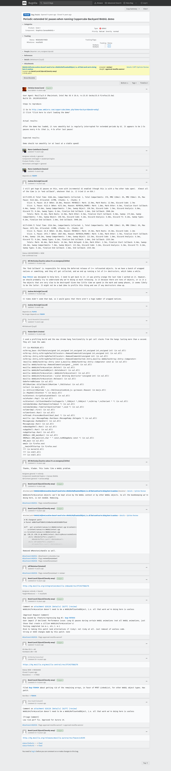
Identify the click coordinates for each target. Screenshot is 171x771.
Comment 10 (32, 659)
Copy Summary (131, 9)
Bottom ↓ (124, 83)
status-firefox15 (28, 746)
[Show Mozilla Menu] (24, 3)
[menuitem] (98, 3)
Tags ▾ (134, 83)
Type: (96, 28)
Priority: (95, 31)
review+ (109, 67)
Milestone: (31, 42)
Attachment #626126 (29, 561)
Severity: (109, 31)
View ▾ (145, 9)
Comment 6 (32, 486)
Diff (134, 67)
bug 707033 (70, 618)
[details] (56, 607)
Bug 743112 (28, 277)
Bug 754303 (35, 15)
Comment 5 (32, 463)
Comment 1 (31, 183)
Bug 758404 (34, 688)
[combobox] (65, 3)
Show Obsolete (29, 78)
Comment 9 (32, 601)
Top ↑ (145, 763)
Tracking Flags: (91, 40)
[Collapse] (147, 89)
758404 (33, 696)
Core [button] (38, 28)
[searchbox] (65, 3)
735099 (34, 176)
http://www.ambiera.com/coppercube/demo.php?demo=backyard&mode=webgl (65, 110)
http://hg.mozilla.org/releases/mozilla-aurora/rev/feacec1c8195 (54, 738)
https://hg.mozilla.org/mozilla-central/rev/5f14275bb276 (50, 665)
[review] (73, 607)
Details (129, 67)
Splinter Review (143, 67)
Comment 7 (31, 511)
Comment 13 (32, 733)
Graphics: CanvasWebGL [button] (45, 30)
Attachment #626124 (29, 503)
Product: (31, 28)
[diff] (65, 607)
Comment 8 (32, 581)
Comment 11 (32, 682)
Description (32, 90)
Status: (32, 40)
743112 (34, 312)
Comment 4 (32, 334)
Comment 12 (32, 703)
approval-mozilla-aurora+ (115, 69)
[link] (49, 533)
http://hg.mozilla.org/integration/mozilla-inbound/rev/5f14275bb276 (56, 586)
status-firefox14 (28, 743)
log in (34, 751)
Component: (30, 30)
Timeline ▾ (144, 83)
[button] (144, 3)
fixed (109, 45)
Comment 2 (32, 263)
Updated (31, 152)
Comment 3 (32, 294)
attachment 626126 (42, 607)
